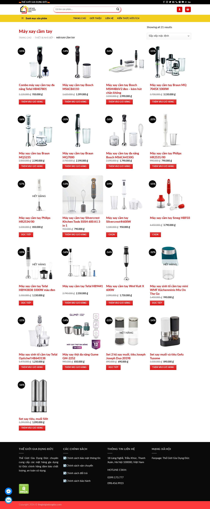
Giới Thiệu (96, 18)
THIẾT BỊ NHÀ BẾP (44, 38)
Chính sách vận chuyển (79, 465)
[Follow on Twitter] (170, 2)
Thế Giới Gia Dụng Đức (176, 458)
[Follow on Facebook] (164, 2)
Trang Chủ (79, 18)
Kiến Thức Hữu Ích (128, 18)
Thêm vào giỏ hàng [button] (32, 102)
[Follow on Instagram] (167, 2)
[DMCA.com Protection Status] (24, 488)
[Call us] (177, 2)
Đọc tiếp (26, 235)
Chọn (112, 235)
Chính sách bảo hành (78, 481)
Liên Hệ (109, 18)
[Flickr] (186, 2)
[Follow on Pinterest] (180, 2)
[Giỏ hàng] (188, 9)
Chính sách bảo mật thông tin (83, 458)
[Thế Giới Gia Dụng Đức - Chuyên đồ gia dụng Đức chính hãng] (34, 9)
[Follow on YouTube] (183, 2)
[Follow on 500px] (189, 2)
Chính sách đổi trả (76, 473)
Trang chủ (25, 38)
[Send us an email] (173, 2)
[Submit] (118, 9)
